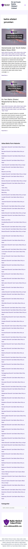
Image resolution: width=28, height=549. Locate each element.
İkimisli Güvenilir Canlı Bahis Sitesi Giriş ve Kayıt (14, 357)
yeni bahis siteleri (21, 109)
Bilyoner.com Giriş (6, 171)
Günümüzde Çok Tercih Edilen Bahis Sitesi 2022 (14, 49)
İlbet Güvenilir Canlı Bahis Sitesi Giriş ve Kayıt (13, 206)
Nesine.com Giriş (6, 219)
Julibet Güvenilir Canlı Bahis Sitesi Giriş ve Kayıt (14, 292)
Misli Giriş (4, 192)
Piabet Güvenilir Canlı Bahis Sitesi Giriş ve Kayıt (14, 226)
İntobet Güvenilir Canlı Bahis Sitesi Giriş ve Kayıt (14, 337)
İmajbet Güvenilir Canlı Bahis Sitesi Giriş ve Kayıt (14, 174)
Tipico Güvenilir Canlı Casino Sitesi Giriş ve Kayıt (14, 325)
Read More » (5, 75)
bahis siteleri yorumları (14, 54)
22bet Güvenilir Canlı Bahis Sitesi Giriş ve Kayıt (13, 307)
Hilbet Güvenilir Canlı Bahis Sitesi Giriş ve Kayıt (13, 442)
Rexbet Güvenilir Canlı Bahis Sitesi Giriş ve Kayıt (14, 310)
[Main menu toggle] (25, 5)
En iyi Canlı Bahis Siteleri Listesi (15, 5)
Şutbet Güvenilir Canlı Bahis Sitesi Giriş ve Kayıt (14, 213)
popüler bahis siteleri (14, 55)
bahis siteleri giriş (18, 52)
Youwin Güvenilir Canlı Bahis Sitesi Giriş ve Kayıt (14, 229)
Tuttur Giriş (4, 187)
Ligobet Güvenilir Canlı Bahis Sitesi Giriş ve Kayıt (14, 249)
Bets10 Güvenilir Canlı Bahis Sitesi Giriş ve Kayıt (14, 194)
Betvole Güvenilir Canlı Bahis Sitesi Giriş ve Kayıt (14, 181)
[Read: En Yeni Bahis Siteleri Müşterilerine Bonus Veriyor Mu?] (14, 88)
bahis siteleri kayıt (18, 106)
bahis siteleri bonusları (7, 52)
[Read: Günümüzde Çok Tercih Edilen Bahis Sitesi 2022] (14, 37)
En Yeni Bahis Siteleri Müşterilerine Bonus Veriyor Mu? (13, 101)
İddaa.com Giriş (5, 190)
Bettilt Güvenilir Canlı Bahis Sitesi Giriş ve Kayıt (13, 489)
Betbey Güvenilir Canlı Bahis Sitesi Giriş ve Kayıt (14, 386)
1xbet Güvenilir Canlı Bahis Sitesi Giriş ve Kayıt (13, 165)
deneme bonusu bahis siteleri (9, 109)
